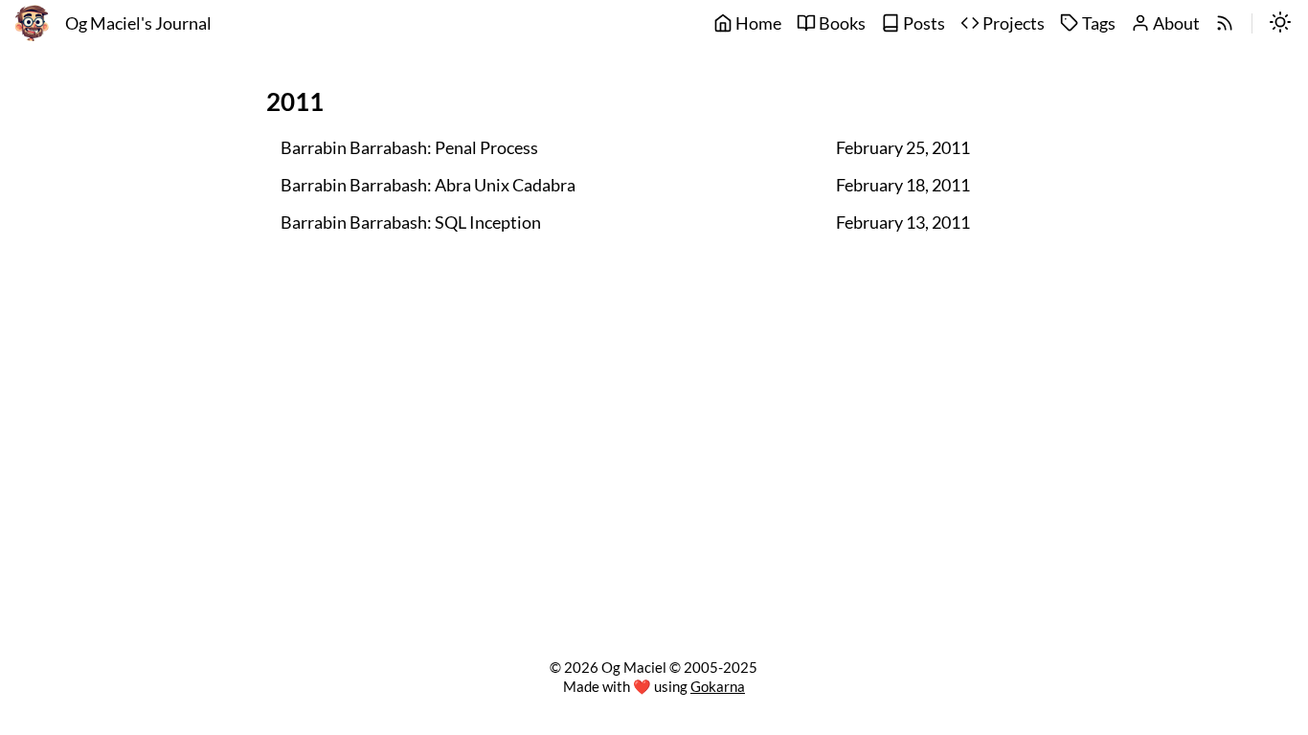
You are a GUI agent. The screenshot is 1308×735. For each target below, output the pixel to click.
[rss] (1224, 24)
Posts (922, 23)
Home (757, 23)
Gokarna (717, 686)
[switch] (1280, 24)
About (1175, 23)
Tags (1097, 23)
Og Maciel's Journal (138, 23)
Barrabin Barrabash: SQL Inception (411, 222)
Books (841, 23)
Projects (1012, 23)
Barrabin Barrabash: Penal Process (409, 148)
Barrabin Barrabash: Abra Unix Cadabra (428, 185)
